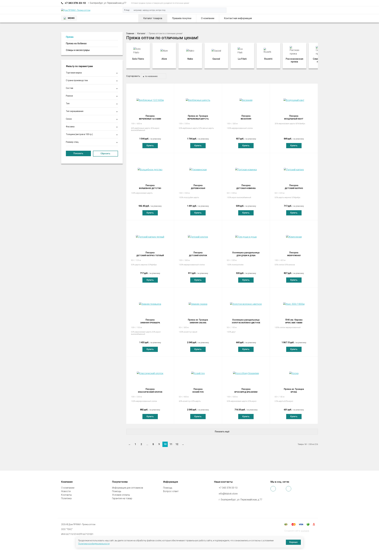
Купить (150, 145)
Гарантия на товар (122, 498)
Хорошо (293, 542)
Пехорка (150, 117)
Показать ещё (222, 431)
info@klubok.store (228, 493)
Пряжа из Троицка (198, 117)
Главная (130, 33)
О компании (207, 18)
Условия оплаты (121, 494)
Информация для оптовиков (127, 487)
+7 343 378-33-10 (75, 2)
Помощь (116, 491)
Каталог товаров (152, 18)
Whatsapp (303, 3)
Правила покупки (181, 18)
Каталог (141, 33)
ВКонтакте (311, 3)
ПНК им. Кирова (293, 321)
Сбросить (105, 153)
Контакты (66, 494)
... (147, 444)
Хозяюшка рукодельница (246, 254)
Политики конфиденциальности (94, 543)
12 (177, 444)
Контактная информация (238, 18)
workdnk (305, 531)
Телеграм (307, 3)
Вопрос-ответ (171, 491)
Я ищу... (127, 10)
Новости (66, 491)
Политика (66, 498)
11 (171, 444)
